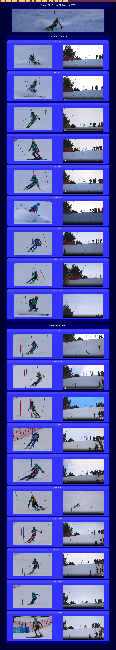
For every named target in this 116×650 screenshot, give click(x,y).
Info (70, 1)
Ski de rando (21, 1)
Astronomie (44, 1)
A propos (65, 1)
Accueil (2, 1)
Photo (56, 1)
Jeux (60, 1)
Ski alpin (8, 1)
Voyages (51, 1)
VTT (33, 1)
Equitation (15, 1)
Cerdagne (38, 1)
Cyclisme (28, 1)
